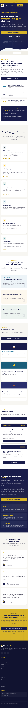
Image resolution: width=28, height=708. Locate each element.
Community (3, 668)
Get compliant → (6, 194)
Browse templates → (7, 212)
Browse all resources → (14, 338)
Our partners (3, 679)
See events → (5, 249)
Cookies (11, 706)
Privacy (7, 706)
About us (3, 677)
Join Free (20, 5)
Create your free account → (14, 628)
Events (2, 670)
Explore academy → (7, 158)
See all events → (14, 418)
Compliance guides (5, 664)
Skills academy (4, 659)
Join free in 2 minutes (13, 32)
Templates (3, 666)
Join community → (6, 231)
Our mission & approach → (14, 78)
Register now (14, 440)
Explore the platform (14, 36)
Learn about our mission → (14, 499)
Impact (2, 681)
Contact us (3, 684)
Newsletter (3, 686)
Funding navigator (4, 662)
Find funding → (6, 176)
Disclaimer (3, 706)
